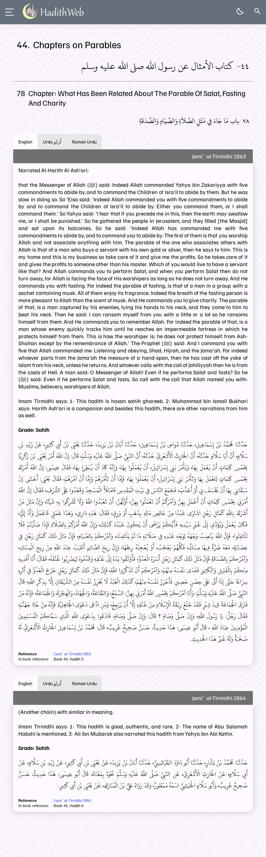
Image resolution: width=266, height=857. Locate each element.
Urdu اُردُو (52, 142)
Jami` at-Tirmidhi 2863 (72, 654)
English (25, 142)
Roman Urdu (84, 142)
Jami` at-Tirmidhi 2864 (72, 800)
